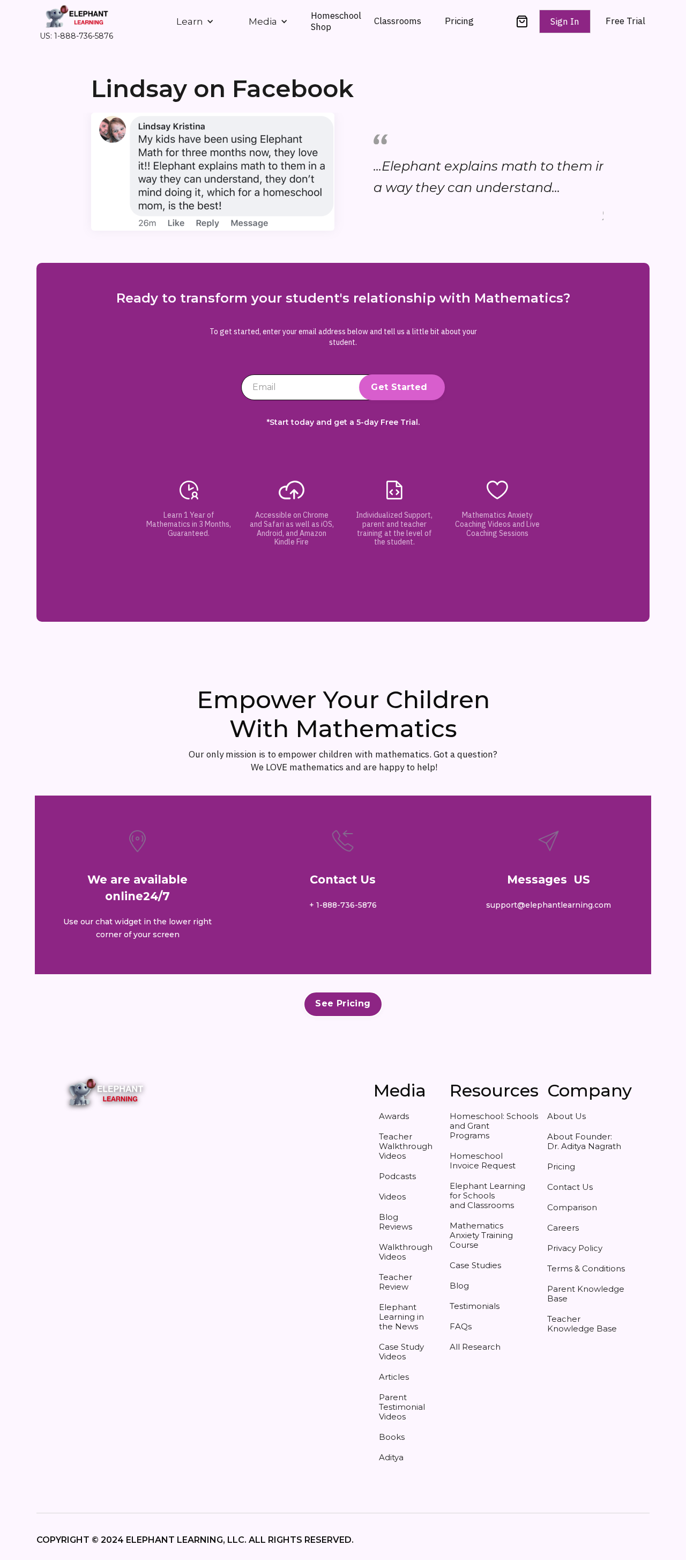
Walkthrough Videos (406, 1252)
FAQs (461, 1326)
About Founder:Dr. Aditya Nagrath (584, 1141)
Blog (459, 1286)
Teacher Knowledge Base (582, 1324)
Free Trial (625, 21)
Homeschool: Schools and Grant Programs (490, 1125)
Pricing (459, 21)
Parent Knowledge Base (585, 1294)
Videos (392, 1196)
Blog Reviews (395, 1222)
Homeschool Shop (336, 21)
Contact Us (570, 1187)
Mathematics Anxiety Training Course (481, 1235)
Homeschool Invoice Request (483, 1161)
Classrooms (397, 21)
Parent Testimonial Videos (402, 1407)
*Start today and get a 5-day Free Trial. (343, 422)
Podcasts (397, 1176)
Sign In (564, 21)
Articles (394, 1377)
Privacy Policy (574, 1248)
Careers (563, 1228)
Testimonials (474, 1306)
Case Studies (475, 1265)
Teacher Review (395, 1282)
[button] (195, 21)
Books (392, 1437)
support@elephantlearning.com (548, 905)
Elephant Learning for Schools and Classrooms (487, 1195)
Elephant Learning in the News (401, 1316)
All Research (475, 1347)
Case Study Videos (401, 1352)
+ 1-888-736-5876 (343, 905)
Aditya (391, 1457)
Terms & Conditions (586, 1268)
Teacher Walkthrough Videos (406, 1146)
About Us (566, 1116)
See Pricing (342, 1003)
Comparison (572, 1207)
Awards (394, 1116)
